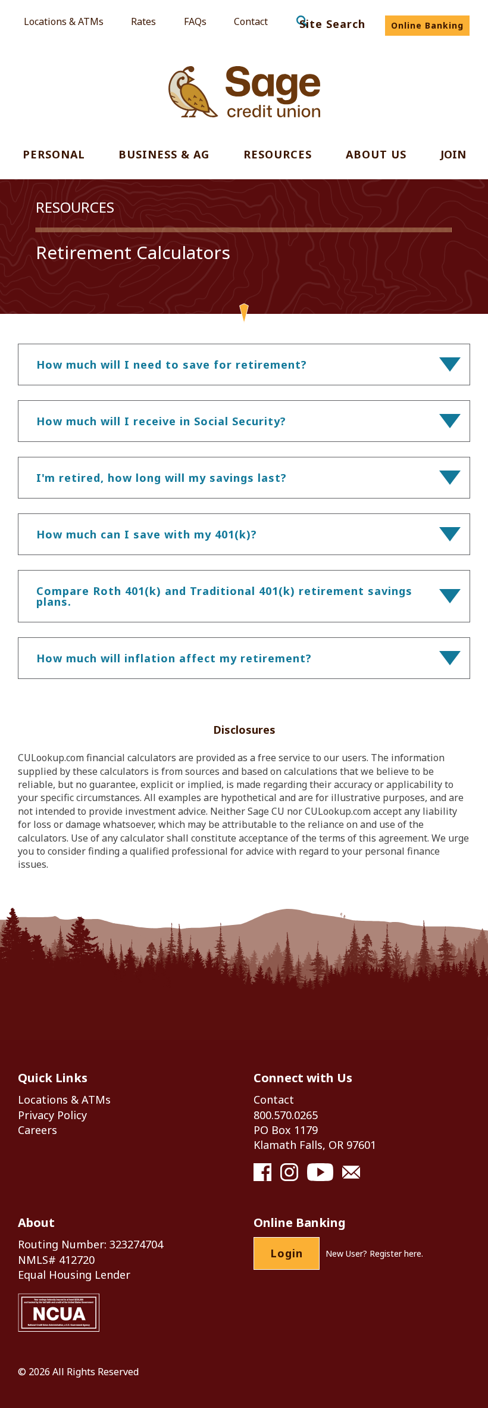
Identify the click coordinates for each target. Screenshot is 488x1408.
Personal (54, 155)
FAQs (195, 21)
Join (453, 155)
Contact (251, 21)
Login (286, 1253)
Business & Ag (163, 155)
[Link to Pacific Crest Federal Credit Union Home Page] (244, 91)
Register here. (396, 1253)
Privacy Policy (52, 1115)
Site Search (332, 24)
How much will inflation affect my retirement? (174, 658)
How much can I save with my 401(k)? (146, 534)
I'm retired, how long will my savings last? (161, 478)
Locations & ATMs (64, 21)
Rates (143, 21)
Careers (37, 1130)
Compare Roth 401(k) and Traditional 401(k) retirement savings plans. (224, 596)
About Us (376, 155)
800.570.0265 (286, 1115)
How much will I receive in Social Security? (161, 421)
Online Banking (427, 25)
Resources (277, 155)
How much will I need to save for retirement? (171, 364)
